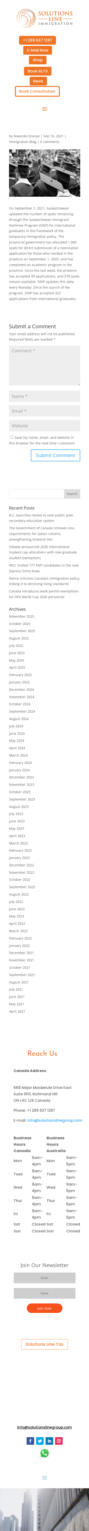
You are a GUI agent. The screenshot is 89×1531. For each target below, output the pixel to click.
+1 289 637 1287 (37, 40)
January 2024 (19, 770)
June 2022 (17, 909)
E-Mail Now (37, 50)
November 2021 (21, 960)
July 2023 (16, 813)
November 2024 (21, 697)
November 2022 (21, 872)
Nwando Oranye (27, 136)
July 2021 (16, 989)
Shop (38, 60)
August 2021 (19, 982)
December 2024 (21, 689)
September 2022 (22, 887)
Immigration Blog (22, 141)
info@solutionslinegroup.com (55, 1120)
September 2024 (22, 711)
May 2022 (16, 916)
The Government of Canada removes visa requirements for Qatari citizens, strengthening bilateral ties (41, 534)
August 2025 (19, 638)
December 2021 (21, 952)
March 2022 (18, 931)
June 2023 (17, 821)
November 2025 (21, 616)
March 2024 (18, 755)
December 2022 (21, 865)
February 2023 (20, 850)
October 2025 (19, 623)
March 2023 (18, 843)
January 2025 (19, 682)
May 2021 (16, 1004)
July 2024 (16, 726)
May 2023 (16, 828)
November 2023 (21, 784)
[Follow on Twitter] (40, 1441)
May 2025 (16, 660)
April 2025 (17, 667)
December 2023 (21, 777)
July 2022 (16, 901)
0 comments (50, 141)
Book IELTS (38, 71)
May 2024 (16, 740)
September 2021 (22, 975)
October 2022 (19, 879)
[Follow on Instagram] (59, 1441)
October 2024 (19, 704)
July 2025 (16, 645)
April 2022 (17, 923)
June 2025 (17, 653)
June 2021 (17, 996)
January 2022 (19, 945)
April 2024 (17, 748)
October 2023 (19, 792)
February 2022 (20, 938)
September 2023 (22, 799)
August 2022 (19, 894)
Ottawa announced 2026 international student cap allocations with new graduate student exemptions (43, 552)
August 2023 (19, 806)
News (38, 81)
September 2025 (22, 631)
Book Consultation (37, 91)
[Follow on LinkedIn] (49, 1441)
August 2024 (19, 718)
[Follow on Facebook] (30, 1441)
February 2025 (20, 674)
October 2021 (19, 967)
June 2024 (17, 733)
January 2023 (19, 857)
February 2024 (20, 762)
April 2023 (17, 836)
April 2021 (17, 1011)
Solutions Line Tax (44, 1344)
